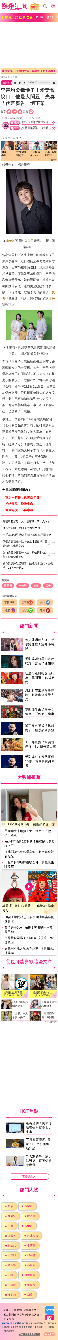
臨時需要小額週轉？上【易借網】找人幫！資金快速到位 (25, 554)
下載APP (9, 602)
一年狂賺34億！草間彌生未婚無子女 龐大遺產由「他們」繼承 (49, 1015)
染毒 (31, 240)
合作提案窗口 (34, 1314)
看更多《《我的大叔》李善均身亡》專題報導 (30, 71)
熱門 (50, 17)
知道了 (50, 1334)
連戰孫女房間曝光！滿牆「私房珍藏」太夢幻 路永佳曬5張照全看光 (14, 994)
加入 (42, 602)
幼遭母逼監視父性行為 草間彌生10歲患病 (40, 678)
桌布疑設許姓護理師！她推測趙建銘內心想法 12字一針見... (28, 565)
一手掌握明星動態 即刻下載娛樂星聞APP (27, 534)
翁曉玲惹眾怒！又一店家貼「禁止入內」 (26, 521)
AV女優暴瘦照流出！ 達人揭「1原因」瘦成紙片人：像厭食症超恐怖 (21, 154)
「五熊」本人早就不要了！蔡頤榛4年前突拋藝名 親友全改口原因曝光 (20, 1015)
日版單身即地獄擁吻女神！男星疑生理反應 (29, 864)
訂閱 (25, 602)
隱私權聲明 (30, 1310)
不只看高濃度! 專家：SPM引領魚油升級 (38, 1144)
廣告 (52, 298)
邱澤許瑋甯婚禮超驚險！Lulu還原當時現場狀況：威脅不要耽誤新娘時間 (20, 1004)
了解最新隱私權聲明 (30, 1334)
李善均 (10, 240)
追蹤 (7, 610)
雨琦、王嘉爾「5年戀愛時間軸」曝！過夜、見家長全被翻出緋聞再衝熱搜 (7, 154)
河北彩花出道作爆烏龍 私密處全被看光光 (39, 695)
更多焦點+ (29, 1176)
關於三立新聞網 (13, 1310)
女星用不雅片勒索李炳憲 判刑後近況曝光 (29, 950)
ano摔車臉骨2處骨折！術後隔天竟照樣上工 (29, 843)
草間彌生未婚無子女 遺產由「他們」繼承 (27, 833)
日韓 (14, 77)
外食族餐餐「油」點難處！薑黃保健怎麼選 (39, 1160)
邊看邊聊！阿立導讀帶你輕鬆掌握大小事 (39, 1127)
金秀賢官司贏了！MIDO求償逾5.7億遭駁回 (29, 940)
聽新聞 (6, 83)
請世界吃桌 (24, 17)
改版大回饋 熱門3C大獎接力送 (21, 528)
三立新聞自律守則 (14, 1314)
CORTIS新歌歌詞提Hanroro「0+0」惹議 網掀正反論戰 (50, 154)
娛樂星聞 (5, 77)
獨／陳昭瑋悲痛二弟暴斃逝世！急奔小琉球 (39, 644)
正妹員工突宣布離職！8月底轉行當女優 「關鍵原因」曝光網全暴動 (49, 1004)
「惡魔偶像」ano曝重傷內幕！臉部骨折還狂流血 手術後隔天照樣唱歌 (36, 154)
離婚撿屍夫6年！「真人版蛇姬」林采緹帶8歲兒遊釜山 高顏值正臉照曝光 (43, 994)
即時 (39, 17)
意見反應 (9, 1319)
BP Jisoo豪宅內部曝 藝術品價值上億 (28, 824)
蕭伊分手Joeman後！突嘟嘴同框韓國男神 (28, 930)
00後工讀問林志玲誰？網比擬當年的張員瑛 (29, 919)
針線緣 (7, 17)
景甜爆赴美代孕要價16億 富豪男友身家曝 (40, 761)
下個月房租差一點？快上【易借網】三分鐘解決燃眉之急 (25, 543)
